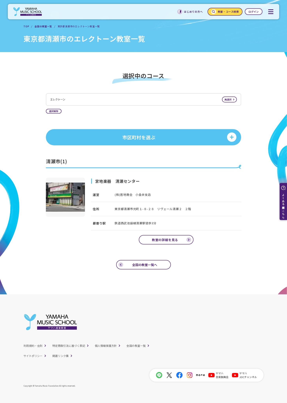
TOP (26, 26)
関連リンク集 (60, 356)
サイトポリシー (33, 356)
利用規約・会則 (33, 346)
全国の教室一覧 (43, 26)
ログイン (254, 11)
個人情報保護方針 (106, 346)
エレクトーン (141, 99)
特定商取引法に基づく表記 (68, 346)
